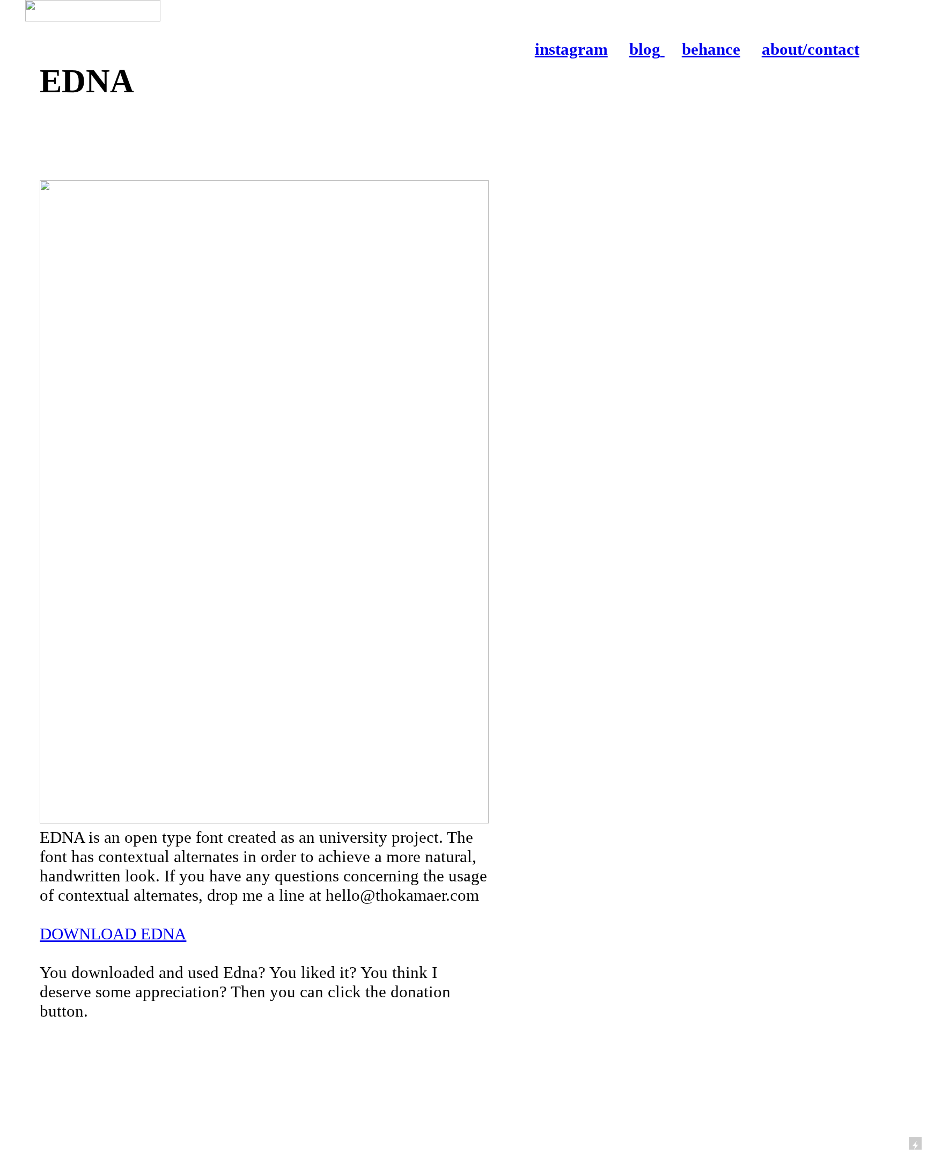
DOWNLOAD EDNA (113, 933)
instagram (571, 49)
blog (644, 49)
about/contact (810, 49)
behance (711, 49)
